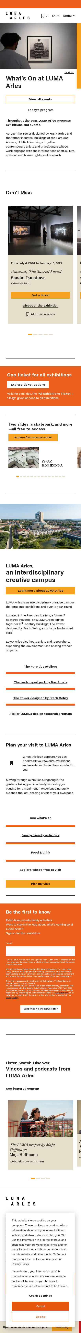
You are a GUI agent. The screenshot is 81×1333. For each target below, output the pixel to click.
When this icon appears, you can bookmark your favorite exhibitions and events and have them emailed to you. (48, 763)
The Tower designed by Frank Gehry (40, 698)
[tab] (30, 334)
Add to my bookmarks (43, 314)
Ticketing (61, 1327)
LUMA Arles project (22, 1161)
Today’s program (40, 110)
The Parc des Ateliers (40, 666)
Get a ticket (40, 295)
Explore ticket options (28, 384)
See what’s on (40, 817)
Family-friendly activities (40, 835)
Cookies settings (40, 1295)
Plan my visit (40, 883)
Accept (40, 1306)
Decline (40, 1316)
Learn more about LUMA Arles (40, 590)
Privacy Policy (12, 997)
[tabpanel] (40, 457)
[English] (55, 16)
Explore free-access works (33, 437)
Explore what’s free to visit (40, 869)
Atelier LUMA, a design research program (40, 713)
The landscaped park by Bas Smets (40, 682)
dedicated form (62, 993)
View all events (40, 99)
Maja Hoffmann (24, 1155)
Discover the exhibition (40, 305)
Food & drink (40, 852)
